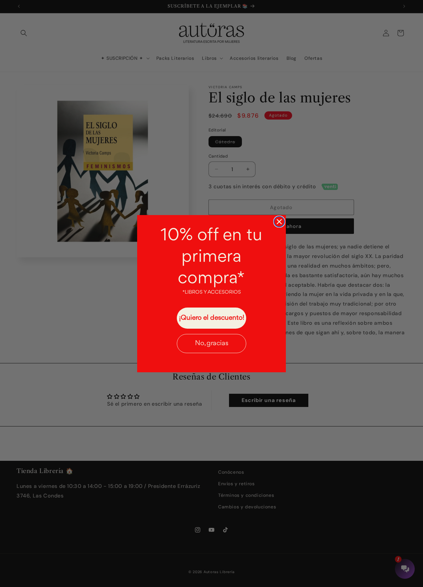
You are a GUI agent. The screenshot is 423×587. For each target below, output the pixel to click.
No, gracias (211, 343)
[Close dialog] (279, 221)
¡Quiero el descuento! (211, 317)
